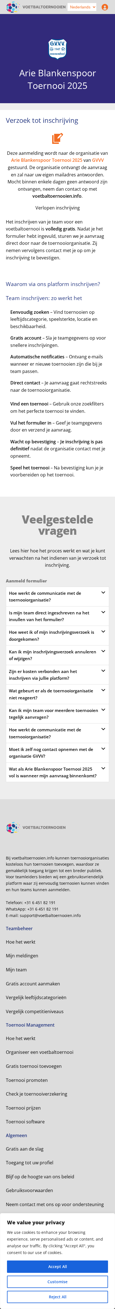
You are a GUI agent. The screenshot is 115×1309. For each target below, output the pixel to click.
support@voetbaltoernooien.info (50, 915)
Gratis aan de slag (25, 1149)
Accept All (57, 1266)
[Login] (103, 7)
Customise (57, 1281)
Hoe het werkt (20, 942)
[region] (57, 1261)
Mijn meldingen (22, 956)
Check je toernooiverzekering (36, 1094)
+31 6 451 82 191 (40, 902)
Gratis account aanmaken (33, 984)
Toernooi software (25, 1122)
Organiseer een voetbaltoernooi (39, 1052)
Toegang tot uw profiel (29, 1163)
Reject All (57, 1296)
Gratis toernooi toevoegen (34, 1066)
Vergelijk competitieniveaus (35, 1011)
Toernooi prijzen (23, 1108)
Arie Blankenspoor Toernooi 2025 (46, 160)
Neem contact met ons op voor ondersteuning (55, 1204)
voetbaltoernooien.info (57, 196)
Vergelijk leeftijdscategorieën (36, 997)
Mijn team (16, 970)
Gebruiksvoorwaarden (29, 1190)
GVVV (98, 160)
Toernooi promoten (27, 1080)
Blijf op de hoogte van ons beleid (40, 1177)
